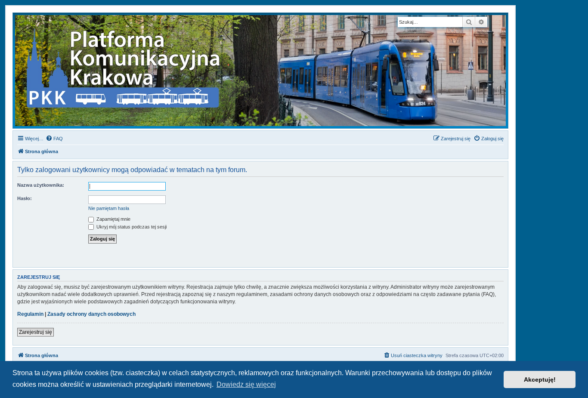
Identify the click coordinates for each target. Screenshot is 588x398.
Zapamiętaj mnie (112, 219)
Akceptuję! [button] (540, 379)
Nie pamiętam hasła (108, 208)
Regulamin (30, 314)
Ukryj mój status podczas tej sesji (131, 226)
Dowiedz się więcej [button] (246, 384)
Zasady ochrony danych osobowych (91, 314)
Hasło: (24, 198)
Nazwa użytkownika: (40, 185)
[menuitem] (54, 138)
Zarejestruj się (35, 332)
